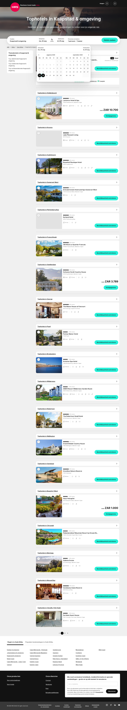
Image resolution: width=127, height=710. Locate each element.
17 (39, 72)
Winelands (79, 661)
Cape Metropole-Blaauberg (38, 653)
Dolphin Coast (34, 661)
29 (57, 75)
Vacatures (49, 684)
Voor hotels (10, 684)
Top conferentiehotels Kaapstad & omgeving (19, 69)
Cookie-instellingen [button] (67, 705)
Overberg (79, 653)
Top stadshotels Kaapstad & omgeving (17, 64)
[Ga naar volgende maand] (88, 55)
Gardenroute (57, 650)
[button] (78, 106)
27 (50, 75)
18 (43, 72)
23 (61, 72)
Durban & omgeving (13, 650)
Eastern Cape (34, 664)
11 (43, 68)
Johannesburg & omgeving (15, 653)
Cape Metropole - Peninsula (38, 650)
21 (53, 72)
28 (53, 75)
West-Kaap (79, 664)
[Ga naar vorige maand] (39, 55)
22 (57, 72)
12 (46, 68)
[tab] (15, 643)
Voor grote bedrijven (13, 680)
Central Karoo (34, 659)
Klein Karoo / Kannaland (60, 659)
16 (60, 68)
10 (39, 68)
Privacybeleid (99, 692)
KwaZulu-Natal (57, 661)
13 (50, 68)
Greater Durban (58, 656)
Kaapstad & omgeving (14, 656)
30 (61, 75)
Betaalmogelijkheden (52, 692)
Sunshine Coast (80, 656)
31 (39, 79)
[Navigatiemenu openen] (115, 3)
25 (43, 75)
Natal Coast (10, 659)
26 (46, 75)
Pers (47, 688)
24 (39, 75)
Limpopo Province (58, 664)
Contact (48, 680)
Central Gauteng (35, 656)
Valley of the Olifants (82, 659)
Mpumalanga (79, 650)
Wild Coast (102, 650)
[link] (90, 68)
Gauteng (55, 653)
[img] (69, 98)
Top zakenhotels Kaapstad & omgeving (17, 60)
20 (50, 72)
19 (46, 72)
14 (53, 68)
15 (57, 68)
